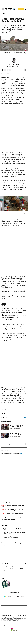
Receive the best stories (7, 566)
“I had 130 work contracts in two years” (11, 540)
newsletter (4, 563)
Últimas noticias (5, 502)
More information (4, 450)
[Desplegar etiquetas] (26, 444)
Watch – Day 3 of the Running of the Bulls (16, 434)
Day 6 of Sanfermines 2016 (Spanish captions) (5, 81)
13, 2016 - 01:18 (16, 66)
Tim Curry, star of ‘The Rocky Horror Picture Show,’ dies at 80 (12, 514)
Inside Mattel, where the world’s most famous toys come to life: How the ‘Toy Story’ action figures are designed (14, 544)
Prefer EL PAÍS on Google (8, 73)
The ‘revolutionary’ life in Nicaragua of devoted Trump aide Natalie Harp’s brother (13, 537)
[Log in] (25, 9)
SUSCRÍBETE (20, 9)
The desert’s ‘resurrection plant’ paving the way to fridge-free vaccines (13, 518)
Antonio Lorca (14, 64)
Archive (3, 578)
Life (3, 14)
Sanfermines (4, 16)
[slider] (14, 50)
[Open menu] (2, 9)
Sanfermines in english (6, 444)
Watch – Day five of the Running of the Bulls (16, 426)
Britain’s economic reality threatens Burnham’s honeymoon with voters (12, 510)
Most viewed (4, 525)
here (21, 453)
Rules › (25, 417)
